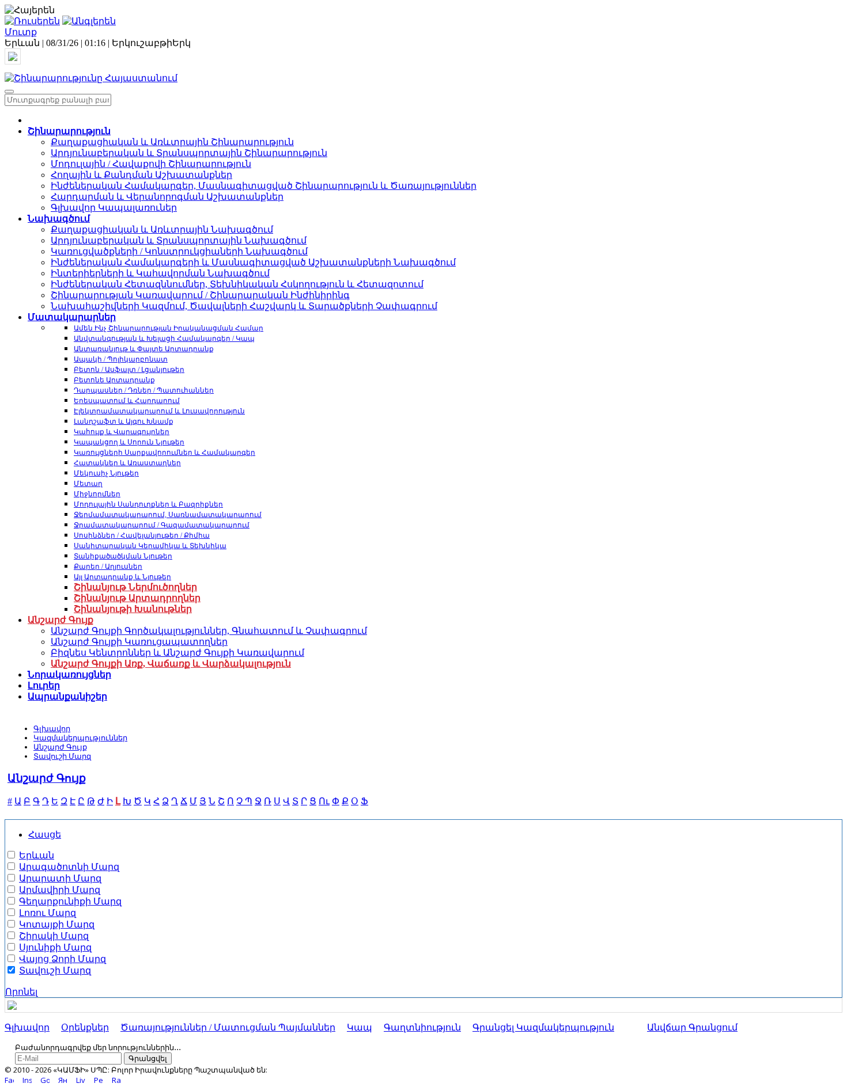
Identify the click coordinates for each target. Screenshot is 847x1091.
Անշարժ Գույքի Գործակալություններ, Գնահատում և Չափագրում (209, 631)
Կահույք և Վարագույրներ (121, 432)
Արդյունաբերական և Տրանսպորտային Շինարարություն (189, 153)
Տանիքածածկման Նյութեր (123, 556)
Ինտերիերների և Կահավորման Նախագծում (160, 273)
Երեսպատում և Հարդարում (127, 401)
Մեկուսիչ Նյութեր (106, 473)
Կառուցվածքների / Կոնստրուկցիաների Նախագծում (179, 251)
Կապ (359, 1027)
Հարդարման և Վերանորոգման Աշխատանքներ (167, 197)
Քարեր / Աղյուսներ (108, 566)
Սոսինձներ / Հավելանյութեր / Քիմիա (142, 535)
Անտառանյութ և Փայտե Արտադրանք (144, 349)
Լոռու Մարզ (47, 913)
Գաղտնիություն (422, 1027)
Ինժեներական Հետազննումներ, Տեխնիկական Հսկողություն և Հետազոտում (237, 284)
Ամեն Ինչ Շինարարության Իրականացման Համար (168, 328)
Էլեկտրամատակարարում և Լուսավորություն (159, 411)
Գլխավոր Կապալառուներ (114, 207)
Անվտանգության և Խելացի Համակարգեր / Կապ (164, 338)
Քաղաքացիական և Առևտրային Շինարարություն (172, 142)
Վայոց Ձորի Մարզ (62, 959)
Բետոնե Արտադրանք (114, 380)
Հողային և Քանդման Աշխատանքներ (141, 175)
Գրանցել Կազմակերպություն (543, 1027)
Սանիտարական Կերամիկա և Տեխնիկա (150, 546)
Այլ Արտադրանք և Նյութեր (122, 577)
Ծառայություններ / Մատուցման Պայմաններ (227, 1027)
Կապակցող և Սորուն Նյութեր (129, 442)
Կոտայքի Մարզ (56, 924)
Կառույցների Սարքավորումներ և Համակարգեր (164, 452)
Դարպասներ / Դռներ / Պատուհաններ (144, 390)
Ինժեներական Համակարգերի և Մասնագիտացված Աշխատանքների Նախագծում (253, 262)
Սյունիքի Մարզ (55, 947)
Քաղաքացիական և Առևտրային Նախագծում (162, 229)
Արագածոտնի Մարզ (69, 867)
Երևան (36, 855)
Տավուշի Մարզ (62, 756)
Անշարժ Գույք (60, 747)
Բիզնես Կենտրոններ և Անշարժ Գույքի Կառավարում (177, 652)
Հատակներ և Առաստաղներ (127, 463)
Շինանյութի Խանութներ (133, 609)
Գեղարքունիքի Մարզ (70, 901)
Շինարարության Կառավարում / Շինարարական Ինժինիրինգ (200, 295)
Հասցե (44, 834)
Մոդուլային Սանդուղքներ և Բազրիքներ (148, 504)
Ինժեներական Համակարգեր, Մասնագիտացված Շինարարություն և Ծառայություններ (264, 186)
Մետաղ (88, 484)
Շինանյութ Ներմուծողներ (135, 587)
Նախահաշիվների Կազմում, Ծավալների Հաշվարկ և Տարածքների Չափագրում (244, 306)
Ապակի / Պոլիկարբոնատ (121, 359)
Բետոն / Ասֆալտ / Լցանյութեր (129, 370)
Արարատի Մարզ (60, 878)
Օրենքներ (85, 1027)
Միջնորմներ (97, 494)
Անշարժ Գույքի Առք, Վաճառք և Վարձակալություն (171, 663)
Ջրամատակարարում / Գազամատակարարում (161, 525)
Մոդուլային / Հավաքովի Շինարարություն (151, 164)
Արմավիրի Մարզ (59, 890)
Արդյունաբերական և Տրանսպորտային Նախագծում (179, 240)
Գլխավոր (51, 728)
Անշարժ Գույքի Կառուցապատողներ (139, 642)
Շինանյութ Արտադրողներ (137, 598)
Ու (324, 801)
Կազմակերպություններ (80, 737)
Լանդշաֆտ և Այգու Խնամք (123, 421)
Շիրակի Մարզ (54, 936)
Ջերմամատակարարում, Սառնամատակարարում (168, 515)
